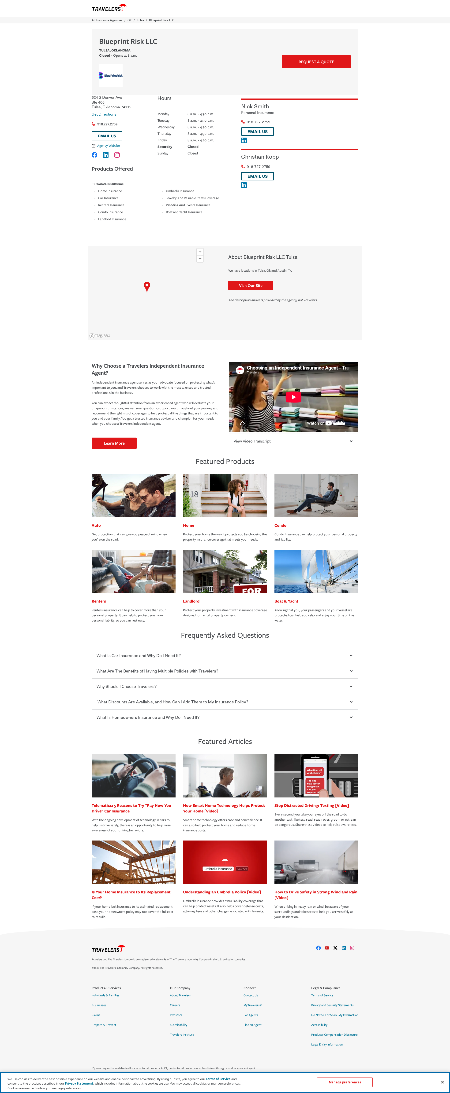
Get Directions (104, 114)
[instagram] (354, 948)
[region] (147, 293)
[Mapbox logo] (99, 335)
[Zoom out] (200, 258)
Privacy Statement (79, 1084)
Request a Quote (316, 61)
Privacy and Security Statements (332, 1005)
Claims (96, 1015)
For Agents (251, 1015)
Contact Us (251, 995)
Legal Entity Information (327, 1044)
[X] (337, 948)
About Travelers (180, 995)
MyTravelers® (253, 1005)
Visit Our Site (250, 285)
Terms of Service (322, 995)
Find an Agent (253, 1025)
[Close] (442, 1082)
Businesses (99, 1005)
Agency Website (108, 146)
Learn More (114, 443)
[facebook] (320, 948)
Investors (176, 1015)
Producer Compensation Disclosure (334, 1035)
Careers (175, 1005)
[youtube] (329, 948)
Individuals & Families (106, 995)
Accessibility (319, 1025)
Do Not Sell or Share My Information (334, 1015)
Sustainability (178, 1025)
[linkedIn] (345, 948)
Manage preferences (345, 1082)
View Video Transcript (252, 441)
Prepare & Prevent (104, 1025)
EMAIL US (107, 136)
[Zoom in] (200, 252)
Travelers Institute (182, 1035)
